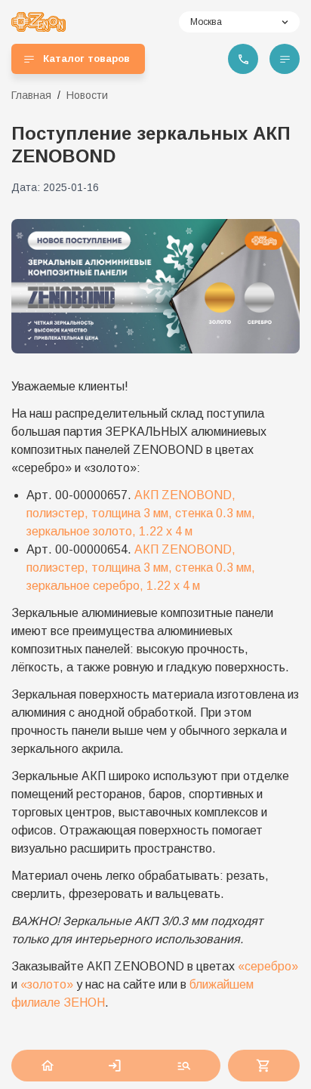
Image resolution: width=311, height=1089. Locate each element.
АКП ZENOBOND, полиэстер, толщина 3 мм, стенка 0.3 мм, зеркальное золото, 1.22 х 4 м (140, 513)
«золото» (46, 984)
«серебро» (268, 966)
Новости (87, 95)
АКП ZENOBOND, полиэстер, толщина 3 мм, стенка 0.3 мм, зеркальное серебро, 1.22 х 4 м (140, 567)
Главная (31, 95)
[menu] (284, 59)
